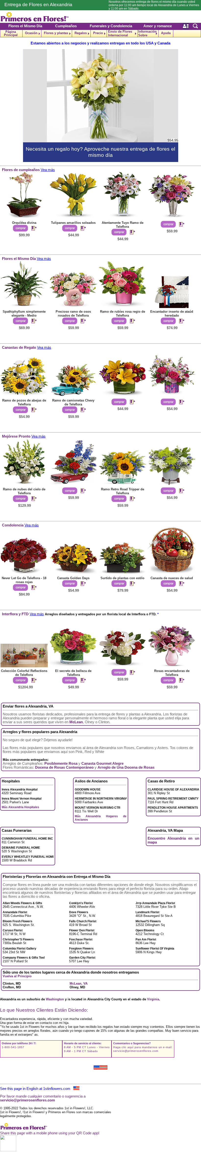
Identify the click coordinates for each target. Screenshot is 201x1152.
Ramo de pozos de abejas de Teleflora (24, 402)
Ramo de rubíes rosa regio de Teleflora (122, 313)
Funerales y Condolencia (111, 26)
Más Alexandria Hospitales (20, 807)
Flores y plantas (56, 33)
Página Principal (11, 33)
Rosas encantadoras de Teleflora (171, 673)
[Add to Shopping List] (32, 228)
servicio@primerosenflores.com (135, 1050)
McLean (76, 722)
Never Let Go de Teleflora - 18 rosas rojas (24, 580)
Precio (98, 33)
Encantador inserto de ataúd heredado (171, 313)
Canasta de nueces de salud (172, 578)
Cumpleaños (66, 26)
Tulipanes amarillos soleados (73, 223)
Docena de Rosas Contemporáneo (64, 767)
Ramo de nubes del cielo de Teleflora (24, 491)
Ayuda (166, 33)
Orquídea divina (24, 223)
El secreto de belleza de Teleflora (73, 673)
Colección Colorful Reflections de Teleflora (24, 673)
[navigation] (100, 33)
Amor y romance (157, 26)
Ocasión (31, 33)
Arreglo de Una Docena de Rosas (126, 767)
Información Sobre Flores (147, 33)
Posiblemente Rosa (60, 763)
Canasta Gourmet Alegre (102, 763)
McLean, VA (79, 983)
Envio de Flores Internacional (120, 33)
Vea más (48, 170)
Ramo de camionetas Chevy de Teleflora (73, 402)
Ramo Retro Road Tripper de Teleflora (122, 491)
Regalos (81, 33)
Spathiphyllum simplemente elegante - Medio (24, 313)
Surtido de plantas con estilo (122, 578)
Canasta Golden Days (73, 578)
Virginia (153, 999)
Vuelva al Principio (17, 976)
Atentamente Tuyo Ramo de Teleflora (122, 224)
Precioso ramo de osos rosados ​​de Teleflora (73, 313)
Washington (55, 999)
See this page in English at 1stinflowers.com (36, 1089)
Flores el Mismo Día (25, 26)
